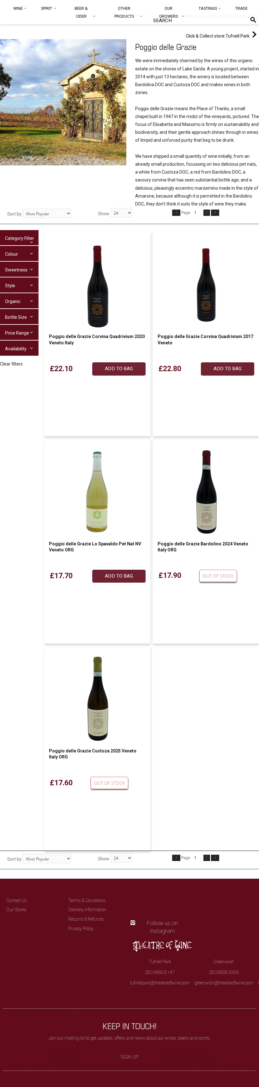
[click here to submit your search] (253, 20)
